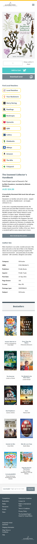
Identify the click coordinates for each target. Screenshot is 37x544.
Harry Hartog (11, 103)
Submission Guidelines (25, 498)
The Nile (9, 160)
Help (3, 535)
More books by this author (18, 236)
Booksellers (5, 501)
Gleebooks (10, 141)
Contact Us (22, 501)
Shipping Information (8, 527)
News (3, 512)
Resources (5, 506)
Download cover (16, 77)
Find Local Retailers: (10, 85)
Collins (9, 135)
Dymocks (10, 122)
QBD (8, 128)
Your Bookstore (12, 97)
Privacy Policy (23, 511)
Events (4, 509)
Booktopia (10, 116)
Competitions (6, 498)
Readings (10, 109)
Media (4, 504)
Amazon (9, 154)
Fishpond (10, 167)
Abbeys (9, 147)
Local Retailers (12, 90)
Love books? (6, 489)
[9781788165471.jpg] (18, 35)
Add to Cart (16, 70)
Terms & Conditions (24, 508)
